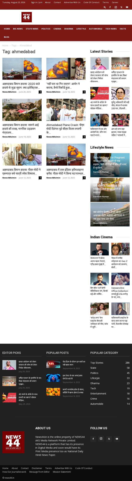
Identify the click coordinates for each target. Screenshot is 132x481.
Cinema (57, 28)
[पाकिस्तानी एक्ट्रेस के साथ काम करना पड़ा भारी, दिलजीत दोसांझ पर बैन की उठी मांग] (120, 309)
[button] (104, 7)
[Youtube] (127, 7)
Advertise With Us (72, 2)
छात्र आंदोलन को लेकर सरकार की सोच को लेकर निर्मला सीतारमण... (28, 364)
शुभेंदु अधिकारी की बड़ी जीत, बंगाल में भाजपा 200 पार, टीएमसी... (120, 105)
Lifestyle (81, 28)
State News (32, 28)
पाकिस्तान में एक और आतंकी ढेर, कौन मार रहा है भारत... (98, 132)
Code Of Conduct (91, 2)
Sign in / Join (36, 2)
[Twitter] (121, 7)
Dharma (68, 28)
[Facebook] (110, 7)
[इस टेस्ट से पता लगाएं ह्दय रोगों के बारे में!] (53, 378)
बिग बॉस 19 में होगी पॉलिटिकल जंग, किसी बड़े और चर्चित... (99, 291)
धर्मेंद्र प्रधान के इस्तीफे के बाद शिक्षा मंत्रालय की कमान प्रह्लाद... (30, 381)
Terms (106, 2)
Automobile (95, 28)
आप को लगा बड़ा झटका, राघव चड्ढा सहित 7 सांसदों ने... (118, 132)
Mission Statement (62, 471)
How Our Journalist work (14, 471)
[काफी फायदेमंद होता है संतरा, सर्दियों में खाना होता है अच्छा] (53, 392)
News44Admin (9, 92)
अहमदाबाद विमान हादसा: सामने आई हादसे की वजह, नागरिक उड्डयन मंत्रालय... (20, 128)
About (48, 2)
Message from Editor (39, 471)
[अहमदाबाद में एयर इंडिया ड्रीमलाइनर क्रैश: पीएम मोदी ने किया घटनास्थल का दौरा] (66, 155)
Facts (123, 28)
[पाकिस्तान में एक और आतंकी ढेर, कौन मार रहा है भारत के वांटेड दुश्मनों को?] (99, 120)
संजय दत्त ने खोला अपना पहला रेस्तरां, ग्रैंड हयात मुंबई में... (98, 261)
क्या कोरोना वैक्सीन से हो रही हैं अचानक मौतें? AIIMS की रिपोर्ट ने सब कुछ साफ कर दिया (108, 215)
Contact (57, 2)
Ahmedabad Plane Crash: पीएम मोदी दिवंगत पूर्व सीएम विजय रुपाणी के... (65, 128)
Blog (6, 37)
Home (7, 28)
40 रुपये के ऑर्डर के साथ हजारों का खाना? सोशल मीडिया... (99, 105)
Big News (18, 28)
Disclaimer (37, 468)
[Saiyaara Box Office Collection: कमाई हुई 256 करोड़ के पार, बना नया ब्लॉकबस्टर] (120, 279)
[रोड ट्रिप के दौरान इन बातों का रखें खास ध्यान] (53, 364)
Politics (45, 28)
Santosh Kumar (101, 172)
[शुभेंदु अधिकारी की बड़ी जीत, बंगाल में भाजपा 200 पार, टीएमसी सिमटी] (120, 93)
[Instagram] (115, 7)
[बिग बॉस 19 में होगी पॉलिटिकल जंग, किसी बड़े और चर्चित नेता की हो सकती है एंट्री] (99, 279)
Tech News (111, 28)
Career (115, 2)
